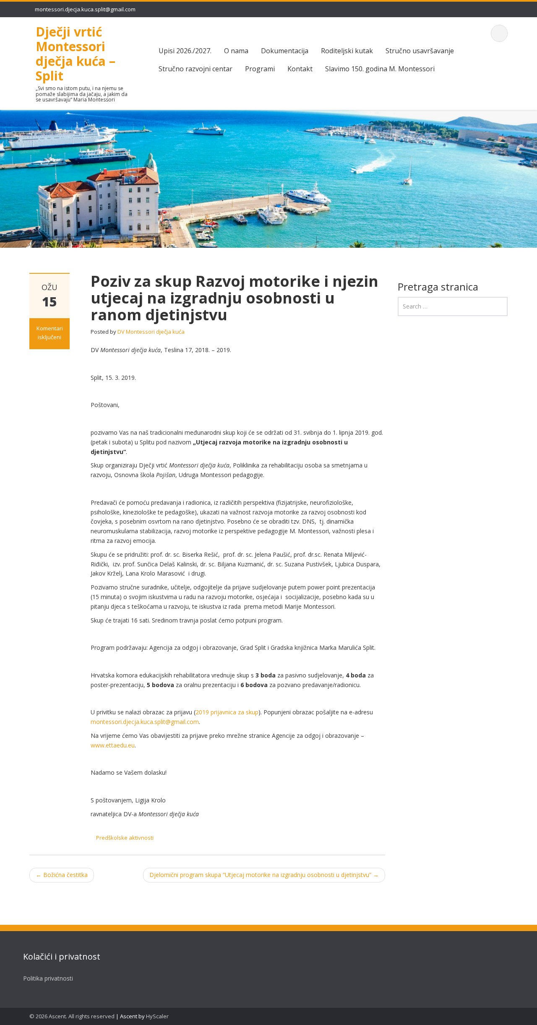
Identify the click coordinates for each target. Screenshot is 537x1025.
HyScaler (157, 1016)
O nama (236, 50)
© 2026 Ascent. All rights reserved (72, 1016)
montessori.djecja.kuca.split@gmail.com (85, 9)
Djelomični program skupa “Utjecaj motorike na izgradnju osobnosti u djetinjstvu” (264, 875)
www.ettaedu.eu (113, 745)
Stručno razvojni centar (195, 68)
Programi (260, 68)
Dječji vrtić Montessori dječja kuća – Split (75, 53)
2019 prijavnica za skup (227, 712)
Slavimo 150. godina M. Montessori (380, 68)
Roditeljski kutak (347, 50)
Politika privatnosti (48, 978)
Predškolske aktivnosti (125, 837)
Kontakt (300, 68)
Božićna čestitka (62, 875)
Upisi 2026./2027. (185, 50)
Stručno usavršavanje (420, 50)
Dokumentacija (284, 50)
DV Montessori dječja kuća (151, 331)
